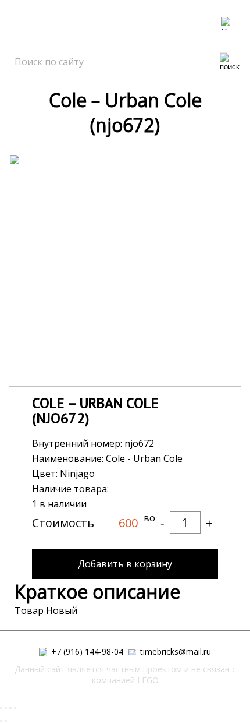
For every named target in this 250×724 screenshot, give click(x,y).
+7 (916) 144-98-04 (86, 652)
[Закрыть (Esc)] (1, 708)
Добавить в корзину (125, 563)
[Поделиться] (6, 708)
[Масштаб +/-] (15, 708)
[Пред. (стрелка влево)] (1, 721)
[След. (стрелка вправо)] (6, 721)
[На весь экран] (10, 708)
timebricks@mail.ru (174, 652)
